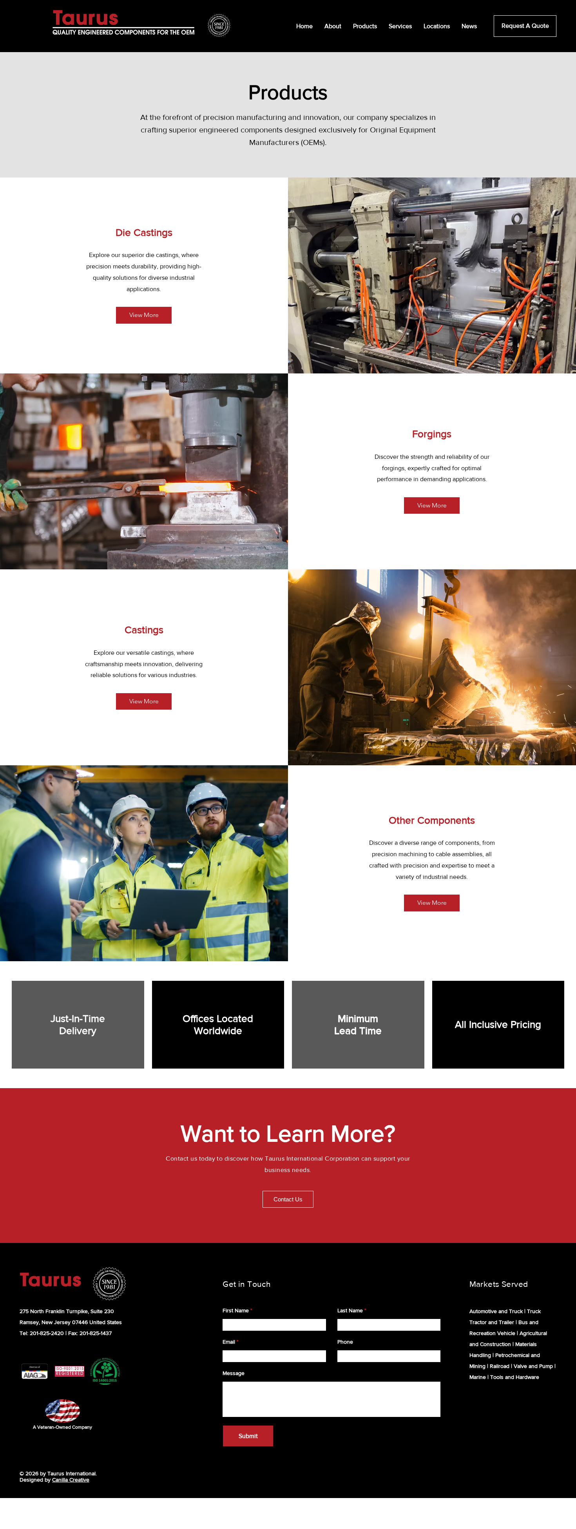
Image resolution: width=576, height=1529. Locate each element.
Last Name (350, 1310)
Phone (345, 1341)
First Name (236, 1310)
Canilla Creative (70, 1479)
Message (234, 1373)
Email (229, 1341)
